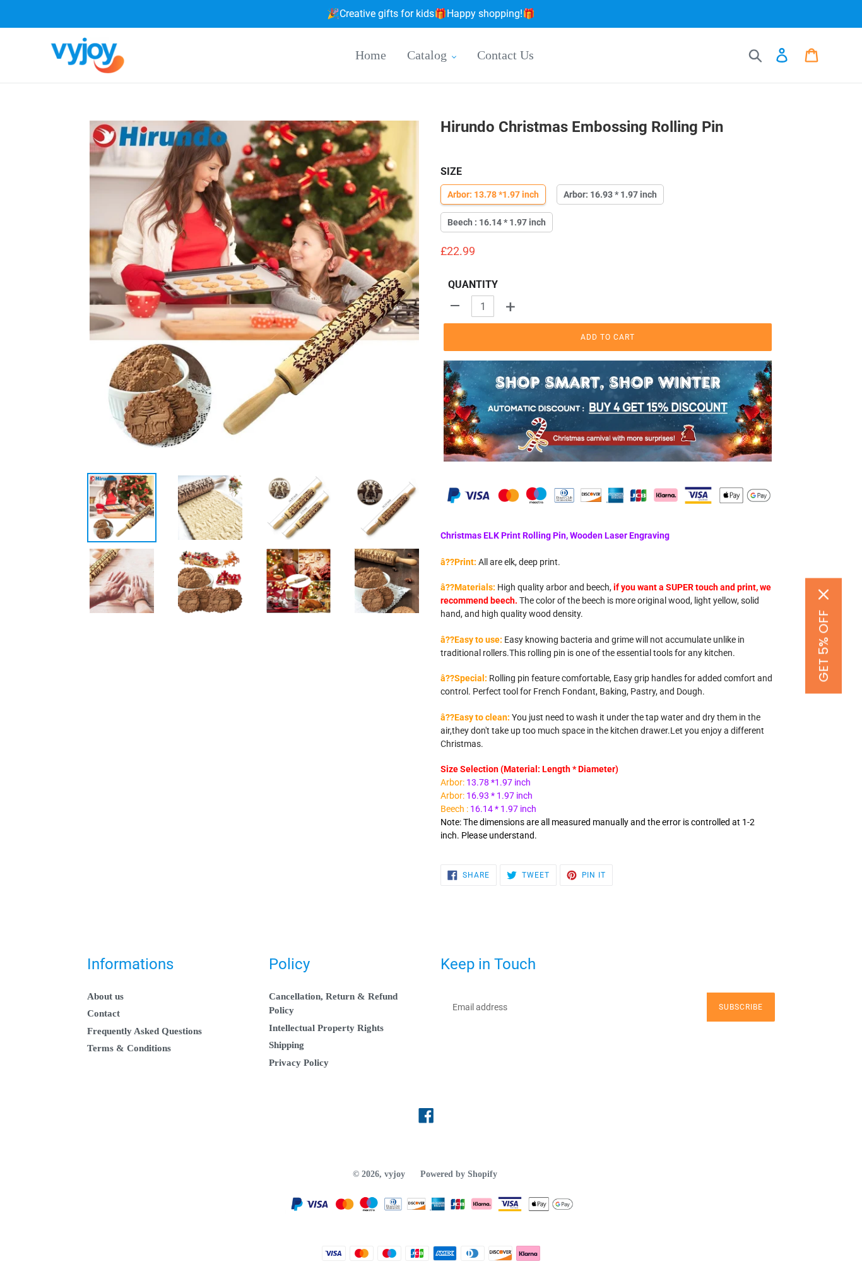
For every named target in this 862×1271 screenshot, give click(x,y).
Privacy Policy (299, 1063)
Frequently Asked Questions (144, 1031)
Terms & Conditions (129, 1048)
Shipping (286, 1045)
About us (105, 996)
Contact (103, 1013)
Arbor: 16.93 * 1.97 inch (610, 194)
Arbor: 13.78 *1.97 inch (493, 194)
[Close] (823, 594)
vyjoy (394, 1174)
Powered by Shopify (458, 1174)
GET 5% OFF (823, 645)
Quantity (473, 284)
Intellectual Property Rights (326, 1028)
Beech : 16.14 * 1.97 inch (496, 222)
